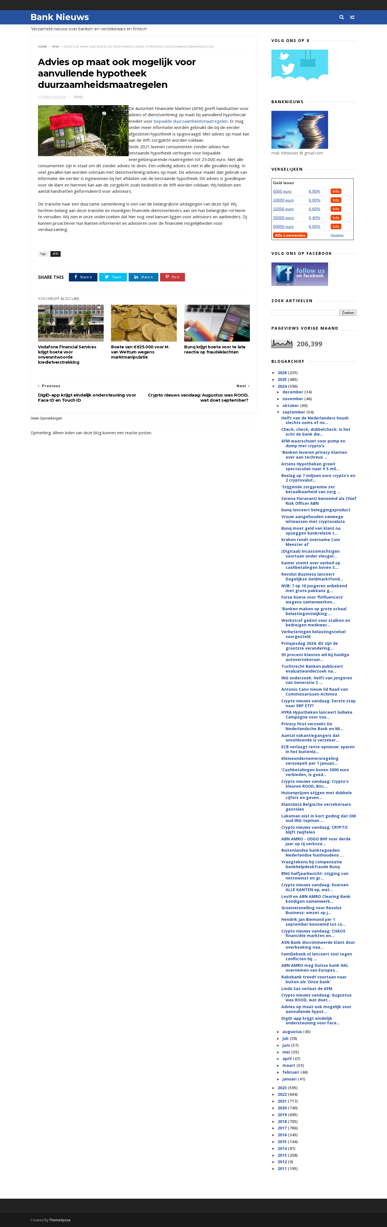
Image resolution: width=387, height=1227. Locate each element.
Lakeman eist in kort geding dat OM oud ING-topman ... (318, 818)
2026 (283, 372)
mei (286, 1052)
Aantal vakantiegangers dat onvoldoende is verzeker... (310, 738)
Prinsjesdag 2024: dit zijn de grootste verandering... (309, 646)
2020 (283, 1108)
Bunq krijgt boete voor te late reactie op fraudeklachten (215, 349)
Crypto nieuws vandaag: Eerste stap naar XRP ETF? (318, 703)
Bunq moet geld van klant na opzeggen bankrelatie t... (311, 530)
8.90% (314, 191)
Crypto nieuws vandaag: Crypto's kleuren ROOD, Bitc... (315, 784)
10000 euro (283, 200)
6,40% (314, 217)
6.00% (314, 200)
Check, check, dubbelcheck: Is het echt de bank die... (315, 432)
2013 (283, 1155)
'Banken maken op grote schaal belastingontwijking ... (313, 611)
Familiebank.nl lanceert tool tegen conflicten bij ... (316, 956)
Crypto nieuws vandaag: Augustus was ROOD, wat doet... (316, 997)
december (293, 392)
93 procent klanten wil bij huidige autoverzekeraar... (315, 657)
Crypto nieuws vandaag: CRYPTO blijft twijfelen (314, 830)
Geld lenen (283, 183)
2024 (283, 386)
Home (42, 46)
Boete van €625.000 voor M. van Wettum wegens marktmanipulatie (140, 352)
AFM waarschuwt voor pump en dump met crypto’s (313, 443)
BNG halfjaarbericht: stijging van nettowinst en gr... (314, 876)
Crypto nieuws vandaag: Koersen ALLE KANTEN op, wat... (314, 887)
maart (289, 1065)
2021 (283, 1101)
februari (291, 1072)
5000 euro (282, 191)
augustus (292, 1031)
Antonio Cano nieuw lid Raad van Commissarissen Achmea (314, 691)
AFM (55, 46)
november (293, 398)
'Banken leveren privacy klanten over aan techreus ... (314, 455)
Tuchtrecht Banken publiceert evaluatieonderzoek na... (312, 669)
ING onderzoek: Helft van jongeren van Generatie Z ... (316, 680)
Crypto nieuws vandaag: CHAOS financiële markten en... (313, 933)
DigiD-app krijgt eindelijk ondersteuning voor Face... (310, 1021)
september (294, 412)
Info (336, 191)
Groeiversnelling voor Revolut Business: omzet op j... (311, 910)
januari (290, 1079)
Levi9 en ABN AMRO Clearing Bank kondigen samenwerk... (315, 899)
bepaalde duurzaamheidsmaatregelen (191, 121)
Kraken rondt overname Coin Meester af (310, 542)
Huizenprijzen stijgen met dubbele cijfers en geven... (316, 795)
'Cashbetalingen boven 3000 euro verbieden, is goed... (315, 772)
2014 (283, 1148)
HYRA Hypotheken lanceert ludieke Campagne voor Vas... (316, 714)
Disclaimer (337, 235)
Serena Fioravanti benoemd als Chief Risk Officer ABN (318, 501)
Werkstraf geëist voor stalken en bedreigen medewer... (315, 623)
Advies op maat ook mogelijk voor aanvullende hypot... (316, 1009)
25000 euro (283, 217)
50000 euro (283, 226)
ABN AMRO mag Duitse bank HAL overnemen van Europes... (314, 968)
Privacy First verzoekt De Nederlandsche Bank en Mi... (312, 726)
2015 (283, 1141)
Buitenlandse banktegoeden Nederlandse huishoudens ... (312, 852)
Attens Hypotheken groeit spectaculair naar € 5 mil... (310, 466)
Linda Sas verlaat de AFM (306, 988)
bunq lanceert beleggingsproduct (315, 509)
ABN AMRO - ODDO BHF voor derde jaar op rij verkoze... (316, 841)
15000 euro (283, 209)
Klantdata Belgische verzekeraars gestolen (316, 807)
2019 (283, 1114)
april (287, 1058)
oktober (291, 405)
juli (286, 1038)
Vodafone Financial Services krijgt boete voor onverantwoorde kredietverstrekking (67, 354)
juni (286, 1045)
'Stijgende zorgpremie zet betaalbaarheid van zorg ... (311, 489)
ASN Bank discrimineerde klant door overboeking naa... (318, 945)
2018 (283, 1121)
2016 (283, 1134)
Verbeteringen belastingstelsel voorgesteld (313, 634)
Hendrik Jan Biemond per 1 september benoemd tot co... (313, 922)
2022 (283, 1094)
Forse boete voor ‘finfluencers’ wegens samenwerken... (312, 599)
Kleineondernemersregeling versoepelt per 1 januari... (310, 761)
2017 (283, 1128)
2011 (283, 1168)
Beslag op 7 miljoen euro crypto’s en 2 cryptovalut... (318, 478)
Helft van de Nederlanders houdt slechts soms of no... (315, 420)
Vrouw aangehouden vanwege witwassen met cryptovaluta (313, 519)
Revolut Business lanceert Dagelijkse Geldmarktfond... (312, 576)
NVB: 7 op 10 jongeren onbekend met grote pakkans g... (314, 588)
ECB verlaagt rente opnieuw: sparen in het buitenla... (318, 749)
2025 (283, 379)
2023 (283, 1087)
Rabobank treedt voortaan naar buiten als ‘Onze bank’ (313, 979)
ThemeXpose (60, 1220)
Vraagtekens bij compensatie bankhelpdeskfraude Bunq (311, 864)
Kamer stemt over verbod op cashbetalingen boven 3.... (310, 565)
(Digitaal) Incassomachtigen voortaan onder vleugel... (310, 553)
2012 (283, 1161)
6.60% (314, 209)
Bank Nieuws (60, 17)
